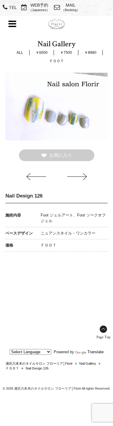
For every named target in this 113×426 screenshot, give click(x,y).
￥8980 (90, 53)
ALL (20, 53)
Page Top (103, 337)
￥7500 (66, 53)
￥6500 (42, 53)
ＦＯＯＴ (56, 61)
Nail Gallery (87, 363)
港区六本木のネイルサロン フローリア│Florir (39, 363)
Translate (95, 352)
